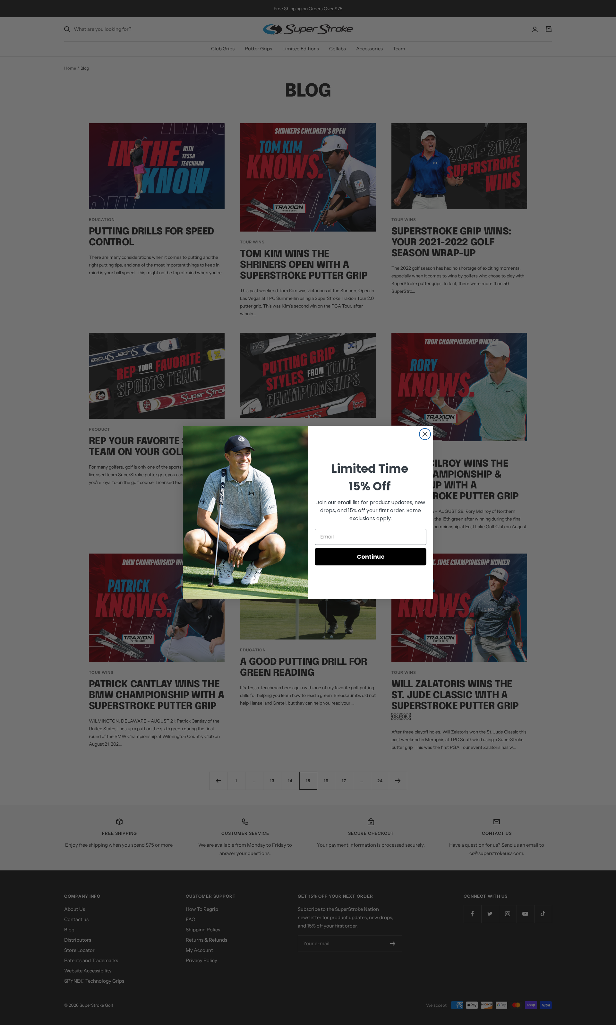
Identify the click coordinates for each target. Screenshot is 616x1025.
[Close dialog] (425, 434)
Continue (371, 557)
